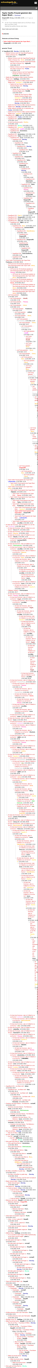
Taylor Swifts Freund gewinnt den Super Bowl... (18, 260)
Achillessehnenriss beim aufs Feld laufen (17, 1312)
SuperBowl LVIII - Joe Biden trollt (15, 1086)
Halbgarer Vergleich (13, 590)
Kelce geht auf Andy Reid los (13, 1366)
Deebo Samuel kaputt (11, 1181)
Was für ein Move (10, 1131)
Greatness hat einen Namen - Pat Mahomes (17, 1103)
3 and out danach (12, 1188)
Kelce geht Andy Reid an (12, 1141)
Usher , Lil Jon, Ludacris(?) (15, 1219)
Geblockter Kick (14, 1110)
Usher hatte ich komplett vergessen (15, 1215)
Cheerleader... (9, 1285)
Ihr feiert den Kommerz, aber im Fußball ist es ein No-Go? (28, 576)
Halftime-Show (10, 1233)
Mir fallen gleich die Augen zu (14, 1240)
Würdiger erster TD (11, 1319)
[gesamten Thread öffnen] (30, 51)
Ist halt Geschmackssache (15, 122)
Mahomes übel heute (11, 1200)
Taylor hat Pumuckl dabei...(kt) (14, 1281)
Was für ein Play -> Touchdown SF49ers (19, 1323)
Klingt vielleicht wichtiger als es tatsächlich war (20, 108)
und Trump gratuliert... (14, 295)
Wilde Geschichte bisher (12, 1321)
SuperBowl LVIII (8, 51)
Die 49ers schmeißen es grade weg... (16, 1171)
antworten (6, 33)
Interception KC (10, 1186)
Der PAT (8, 1134)
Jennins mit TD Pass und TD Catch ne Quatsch (23, 1177)
